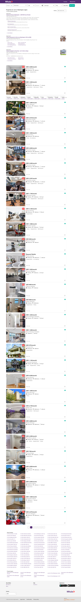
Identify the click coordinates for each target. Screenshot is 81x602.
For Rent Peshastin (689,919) (12, 556)
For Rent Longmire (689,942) (39, 551)
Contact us (35, 584)
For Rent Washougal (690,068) (12, 542)
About (7, 586)
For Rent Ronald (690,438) (38, 535)
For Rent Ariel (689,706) (52, 567)
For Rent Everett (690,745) (52, 533)
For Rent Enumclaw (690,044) (39, 542)
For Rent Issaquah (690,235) (39, 537)
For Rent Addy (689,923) (65, 554)
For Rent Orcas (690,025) (65, 542)
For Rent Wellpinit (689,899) (12, 565)
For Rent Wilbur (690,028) (52, 542)
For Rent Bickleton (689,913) (39, 558)
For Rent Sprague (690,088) (25, 540)
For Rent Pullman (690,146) (52, 539)
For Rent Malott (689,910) (11, 560)
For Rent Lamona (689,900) (66, 563)
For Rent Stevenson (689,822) (39, 565)
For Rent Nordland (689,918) (39, 556)
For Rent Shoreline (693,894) (25, 533)
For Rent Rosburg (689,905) (12, 561)
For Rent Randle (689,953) (38, 549)
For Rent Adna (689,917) (52, 556)
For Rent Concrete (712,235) (12, 533)
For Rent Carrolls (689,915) (25, 558)
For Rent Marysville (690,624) (66, 533)
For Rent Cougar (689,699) (66, 567)
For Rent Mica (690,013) (24, 544)
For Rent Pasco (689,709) (38, 567)
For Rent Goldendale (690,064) (25, 542)
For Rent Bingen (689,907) (25, 560)
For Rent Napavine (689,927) (12, 554)
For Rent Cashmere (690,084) (53, 540)
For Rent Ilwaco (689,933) (11, 553)
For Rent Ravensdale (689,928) (66, 553)
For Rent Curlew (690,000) (52, 544)
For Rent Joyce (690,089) (11, 540)
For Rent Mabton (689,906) (66, 560)
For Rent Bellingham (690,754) (39, 533)
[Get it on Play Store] (63, 585)
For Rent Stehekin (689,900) (53, 563)
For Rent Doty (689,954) (24, 549)
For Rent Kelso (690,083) (65, 540)
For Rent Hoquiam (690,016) (12, 544)
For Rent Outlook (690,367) (52, 535)
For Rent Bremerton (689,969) (12, 547)
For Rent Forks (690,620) (11, 535)
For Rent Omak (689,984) (38, 546)
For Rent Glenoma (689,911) (66, 558)
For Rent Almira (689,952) (52, 549)
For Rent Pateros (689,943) (25, 551)
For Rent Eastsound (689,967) (39, 547)
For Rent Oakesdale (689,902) (25, 563)
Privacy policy (36, 599)
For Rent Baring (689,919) (25, 556)
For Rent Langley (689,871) (25, 565)
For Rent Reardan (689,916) (66, 556)
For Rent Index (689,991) (65, 544)
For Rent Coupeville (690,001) (39, 544)
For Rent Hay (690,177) (11, 539)
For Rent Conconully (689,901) (39, 563)
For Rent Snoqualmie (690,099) (66, 539)
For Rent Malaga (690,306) (11, 537)
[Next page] (44, 527)
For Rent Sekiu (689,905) (24, 561)
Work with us (8, 584)
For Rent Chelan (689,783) (11, 567)
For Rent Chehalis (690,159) (25, 539)
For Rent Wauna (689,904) (52, 561)
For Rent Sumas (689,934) (65, 551)
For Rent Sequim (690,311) (66, 535)
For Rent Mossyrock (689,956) (12, 549)
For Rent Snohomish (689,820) (53, 565)
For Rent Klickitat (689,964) (52, 547)
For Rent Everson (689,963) (66, 547)
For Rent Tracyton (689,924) (53, 554)
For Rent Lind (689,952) (65, 549)
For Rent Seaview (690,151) (39, 539)
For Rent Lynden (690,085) (38, 540)
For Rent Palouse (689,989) (12, 546)
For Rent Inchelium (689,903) (12, 563)
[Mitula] (9, 1)
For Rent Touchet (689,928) (52, 553)
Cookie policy (29, 599)
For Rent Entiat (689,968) (24, 547)
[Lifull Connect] (69, 600)
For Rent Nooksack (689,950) (12, 551)
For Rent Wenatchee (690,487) (25, 535)
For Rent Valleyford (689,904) (39, 561)
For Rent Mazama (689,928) (39, 553)
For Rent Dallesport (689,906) (53, 560)
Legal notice (22, 599)
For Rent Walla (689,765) (24, 567)
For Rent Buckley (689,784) (66, 565)
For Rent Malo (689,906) (38, 560)
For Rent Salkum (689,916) (11, 558)
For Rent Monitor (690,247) (25, 537)
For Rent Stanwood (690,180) (66, 537)
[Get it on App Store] (71, 586)
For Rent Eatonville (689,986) (25, 546)
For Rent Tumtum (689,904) (66, 561)
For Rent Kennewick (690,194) (53, 537)
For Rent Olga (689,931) (24, 553)
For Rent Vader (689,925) (38, 554)
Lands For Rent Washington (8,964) (54, 573)
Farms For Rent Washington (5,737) (54, 576)
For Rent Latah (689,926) (24, 554)
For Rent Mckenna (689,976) (53, 546)
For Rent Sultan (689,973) (65, 546)
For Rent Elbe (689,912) (52, 558)
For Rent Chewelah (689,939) (53, 551)
